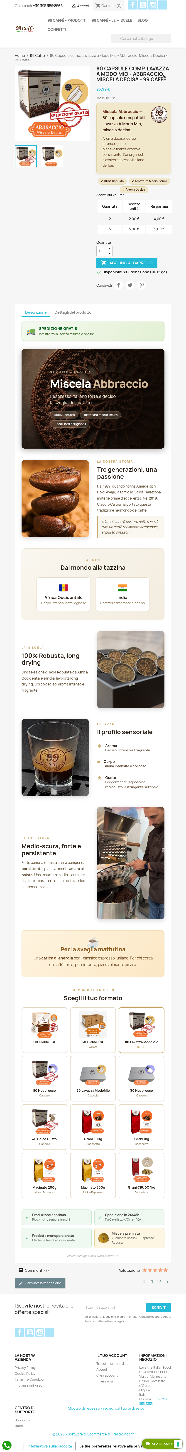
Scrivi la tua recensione (43, 1283)
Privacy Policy (25, 1367)
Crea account (107, 1375)
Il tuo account (111, 1355)
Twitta (130, 285)
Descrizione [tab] (36, 312)
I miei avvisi (104, 1381)
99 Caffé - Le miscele (112, 20)
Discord (162, 5)
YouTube (142, 5)
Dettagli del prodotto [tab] (73, 312)
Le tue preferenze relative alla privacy (113, 1446)
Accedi (101, 1369)
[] (169, 38)
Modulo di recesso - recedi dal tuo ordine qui (106, 1408)
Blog (142, 20)
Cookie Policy (25, 1373)
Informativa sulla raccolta (49, 1446)
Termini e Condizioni (30, 1379)
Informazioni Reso (28, 1385)
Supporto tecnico (22, 1423)
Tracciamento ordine (112, 1363)
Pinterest (141, 285)
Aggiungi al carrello (127, 262)
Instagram (152, 5)
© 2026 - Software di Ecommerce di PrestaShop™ (93, 1434)
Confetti (57, 29)
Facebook (132, 5)
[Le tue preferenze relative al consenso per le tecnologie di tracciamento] (178, 1444)
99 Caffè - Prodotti (67, 20)
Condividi (118, 285)
